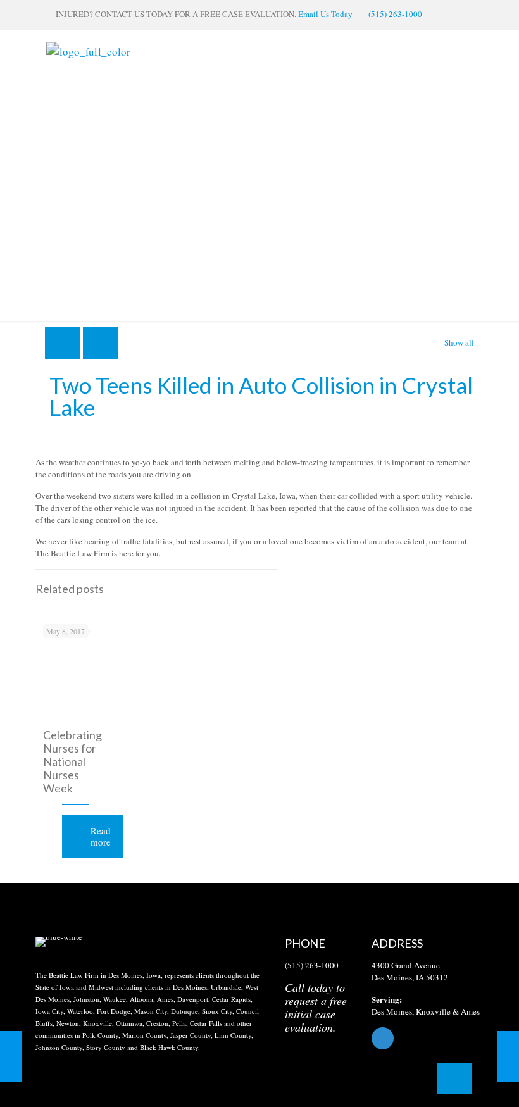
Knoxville (433, 1011)
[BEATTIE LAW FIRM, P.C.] (88, 51)
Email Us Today (325, 14)
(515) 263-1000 (395, 14)
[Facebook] (428, 1038)
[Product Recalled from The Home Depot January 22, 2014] (11, 1056)
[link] (58, 942)
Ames (470, 1011)
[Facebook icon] (456, 14)
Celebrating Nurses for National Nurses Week (72, 761)
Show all (459, 342)
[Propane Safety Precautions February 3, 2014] (508, 1056)
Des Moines (392, 1011)
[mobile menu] (455, 51)
